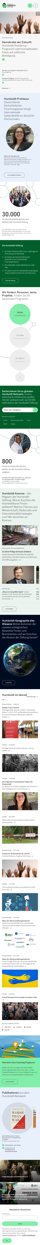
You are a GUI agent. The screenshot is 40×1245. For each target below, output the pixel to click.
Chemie (5, 420)
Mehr (18, 164)
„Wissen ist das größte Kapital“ (17, 595)
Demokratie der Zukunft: (20, 48)
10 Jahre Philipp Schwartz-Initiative (19, 555)
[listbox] (20, 315)
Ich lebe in (20, 358)
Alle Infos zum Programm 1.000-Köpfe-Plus (15, 71)
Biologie (13, 424)
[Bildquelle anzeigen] (38, 31)
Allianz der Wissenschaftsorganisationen (16, 921)
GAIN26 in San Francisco (10, 708)
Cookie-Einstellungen (28, 1235)
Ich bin (20, 312)
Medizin (5, 424)
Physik (29, 420)
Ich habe (20, 335)
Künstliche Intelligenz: (17, 79)
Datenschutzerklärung (9, 1235)
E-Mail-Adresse (6, 1214)
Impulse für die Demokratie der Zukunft (16, 854)
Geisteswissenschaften (17, 420)
